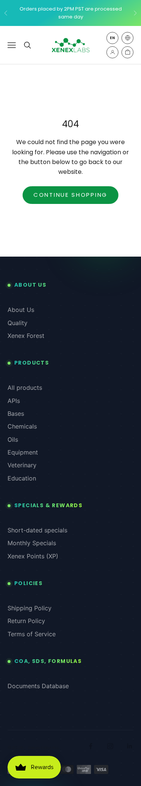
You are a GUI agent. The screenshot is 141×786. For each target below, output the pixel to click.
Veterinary (22, 465)
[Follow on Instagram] (110, 746)
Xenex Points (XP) (33, 556)
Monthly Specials (32, 543)
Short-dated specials (37, 530)
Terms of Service (32, 634)
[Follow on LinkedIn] (129, 746)
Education (22, 478)
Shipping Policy (30, 608)
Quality (17, 323)
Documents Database (38, 686)
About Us (21, 309)
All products (25, 387)
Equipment (23, 452)
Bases (16, 413)
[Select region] (127, 38)
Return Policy (26, 621)
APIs (14, 400)
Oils (13, 439)
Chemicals (22, 426)
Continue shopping (70, 195)
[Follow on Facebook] (90, 746)
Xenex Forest (26, 335)
